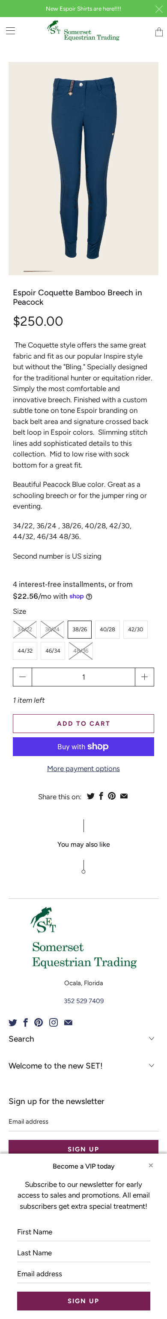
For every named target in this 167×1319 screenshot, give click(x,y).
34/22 (25, 629)
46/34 (52, 651)
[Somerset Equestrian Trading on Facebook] (26, 1022)
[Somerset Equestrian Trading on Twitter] (13, 1022)
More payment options (83, 768)
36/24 (52, 629)
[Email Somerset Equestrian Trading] (68, 1022)
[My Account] (7, 30)
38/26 (79, 629)
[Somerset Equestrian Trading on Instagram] (53, 1022)
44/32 (25, 651)
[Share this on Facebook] (101, 796)
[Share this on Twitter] (91, 796)
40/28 (107, 629)
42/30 (135, 629)
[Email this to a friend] (124, 796)
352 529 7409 (84, 1001)
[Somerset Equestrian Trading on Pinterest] (38, 1022)
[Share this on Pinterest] (112, 796)
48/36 (80, 651)
